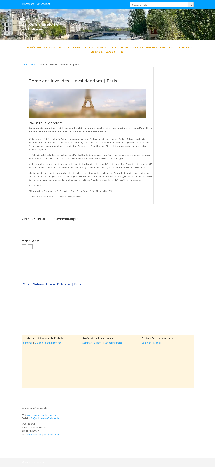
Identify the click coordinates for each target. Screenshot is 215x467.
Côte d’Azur (75, 47)
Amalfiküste (34, 47)
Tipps (121, 52)
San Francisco (184, 47)
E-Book (39, 342)
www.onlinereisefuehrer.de (42, 415)
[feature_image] (107, 266)
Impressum (28, 3)
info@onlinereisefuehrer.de (44, 418)
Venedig (110, 52)
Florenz (89, 47)
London (114, 47)
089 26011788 (33, 434)
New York (151, 47)
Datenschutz (43, 3)
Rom (171, 47)
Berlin (62, 47)
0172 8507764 (51, 434)
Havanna (101, 47)
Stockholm (97, 52)
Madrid (125, 47)
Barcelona (49, 47)
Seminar (27, 342)
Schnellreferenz (54, 342)
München (137, 47)
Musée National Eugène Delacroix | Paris (52, 284)
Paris (163, 47)
